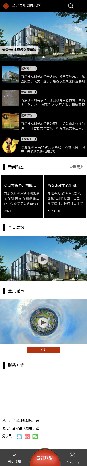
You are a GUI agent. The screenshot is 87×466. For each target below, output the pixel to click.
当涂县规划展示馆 (26, 5)
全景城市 (16, 291)
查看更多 (76, 167)
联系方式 (16, 365)
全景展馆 (16, 227)
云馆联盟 (45, 458)
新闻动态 (16, 167)
